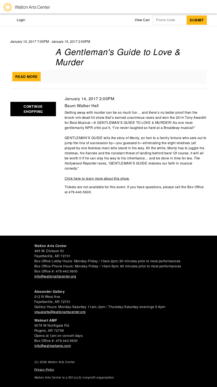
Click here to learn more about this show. (97, 178)
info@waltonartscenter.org (55, 276)
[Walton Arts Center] (26, 7)
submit (197, 20)
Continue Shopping (33, 109)
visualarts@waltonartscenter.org (60, 311)
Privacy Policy (44, 369)
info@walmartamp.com (52, 345)
